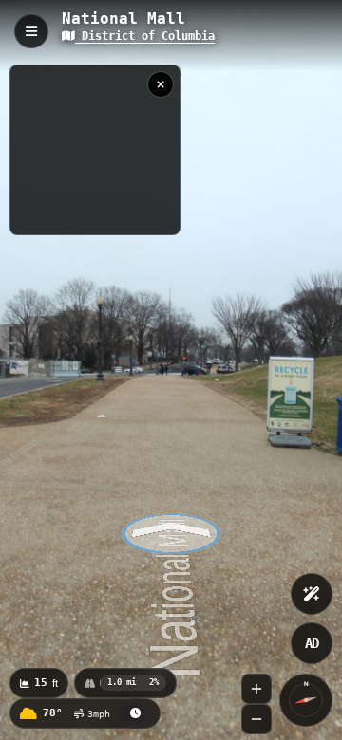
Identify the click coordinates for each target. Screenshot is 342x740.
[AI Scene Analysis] (311, 594)
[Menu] (31, 31)
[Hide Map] (160, 84)
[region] (95, 149)
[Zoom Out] (256, 719)
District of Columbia (145, 36)
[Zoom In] (256, 689)
